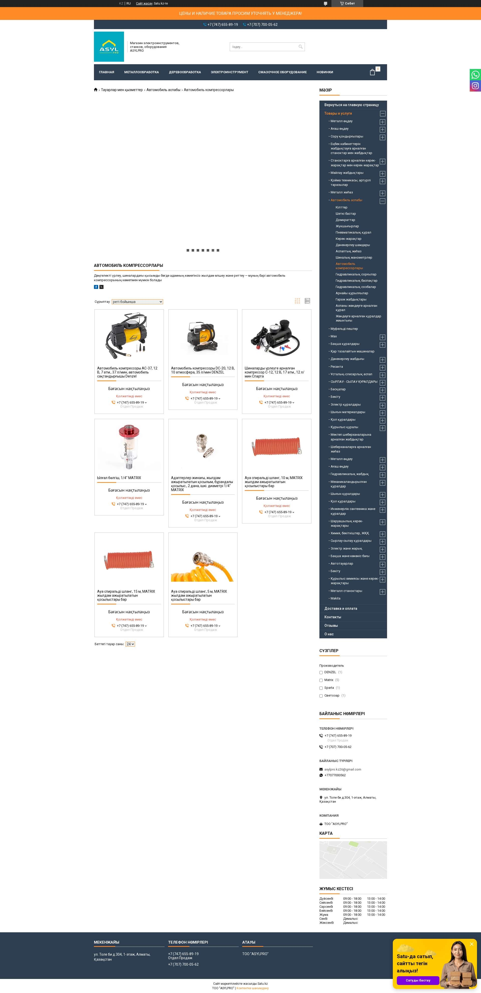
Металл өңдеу (341, 121)
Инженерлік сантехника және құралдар (353, 511)
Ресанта (337, 366)
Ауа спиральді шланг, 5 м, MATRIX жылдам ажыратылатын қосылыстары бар (199, 595)
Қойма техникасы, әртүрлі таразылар (351, 182)
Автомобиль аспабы (163, 90)
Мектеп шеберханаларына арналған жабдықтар (351, 437)
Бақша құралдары (345, 344)
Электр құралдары (346, 404)
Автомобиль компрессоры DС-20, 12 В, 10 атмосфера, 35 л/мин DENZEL (203, 370)
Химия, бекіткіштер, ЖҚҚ (350, 533)
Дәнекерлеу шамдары (353, 245)
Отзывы (331, 626)
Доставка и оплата (340, 608)
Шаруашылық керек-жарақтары (347, 523)
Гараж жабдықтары (351, 299)
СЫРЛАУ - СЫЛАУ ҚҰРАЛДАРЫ (354, 382)
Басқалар (338, 389)
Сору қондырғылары (347, 136)
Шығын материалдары (348, 412)
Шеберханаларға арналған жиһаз (351, 449)
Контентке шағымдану (252, 988)
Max (334, 336)
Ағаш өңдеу (339, 128)
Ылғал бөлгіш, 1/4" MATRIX (119, 478)
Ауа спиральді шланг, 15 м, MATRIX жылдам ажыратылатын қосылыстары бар (126, 595)
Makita (335, 598)
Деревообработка (185, 72)
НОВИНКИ (325, 72)
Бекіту (335, 397)
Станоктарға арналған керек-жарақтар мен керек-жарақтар (355, 163)
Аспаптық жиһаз (349, 251)
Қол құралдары (343, 419)
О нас (329, 634)
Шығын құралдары (345, 494)
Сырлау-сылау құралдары (351, 541)
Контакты (332, 617)
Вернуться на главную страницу (351, 105)
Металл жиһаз (342, 192)
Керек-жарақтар (349, 239)
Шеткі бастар (346, 213)
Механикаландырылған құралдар (349, 484)
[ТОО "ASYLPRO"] (109, 47)
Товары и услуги (338, 113)
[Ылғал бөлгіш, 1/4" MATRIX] (129, 447)
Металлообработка (141, 72)
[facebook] (96, 288)
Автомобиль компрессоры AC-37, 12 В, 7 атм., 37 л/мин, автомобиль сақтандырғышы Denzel (127, 372)
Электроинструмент (229, 72)
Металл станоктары (346, 591)
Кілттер (341, 207)
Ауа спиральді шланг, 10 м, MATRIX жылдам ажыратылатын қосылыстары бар (274, 482)
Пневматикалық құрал (353, 232)
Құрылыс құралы (344, 427)
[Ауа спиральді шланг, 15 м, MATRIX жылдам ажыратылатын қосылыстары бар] (129, 560)
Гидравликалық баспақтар (357, 280)
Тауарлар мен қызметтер (122, 90)
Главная (106, 72)
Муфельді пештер (344, 329)
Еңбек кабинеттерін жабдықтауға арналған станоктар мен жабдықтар (351, 148)
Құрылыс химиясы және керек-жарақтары (355, 581)
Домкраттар (345, 220)
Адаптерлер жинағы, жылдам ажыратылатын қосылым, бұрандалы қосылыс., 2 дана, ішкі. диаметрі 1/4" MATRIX (202, 484)
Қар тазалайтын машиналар (353, 351)
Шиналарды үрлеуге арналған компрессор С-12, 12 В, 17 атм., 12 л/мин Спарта (274, 372)
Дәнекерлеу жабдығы (347, 359)
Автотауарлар (342, 563)
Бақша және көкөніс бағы (350, 556)
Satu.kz (263, 983)
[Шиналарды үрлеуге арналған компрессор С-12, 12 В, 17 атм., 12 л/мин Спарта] (277, 337)
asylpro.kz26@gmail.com (342, 769)
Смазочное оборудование (282, 72)
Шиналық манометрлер (354, 257)
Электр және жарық (346, 548)
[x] (101, 288)
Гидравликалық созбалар (356, 287)
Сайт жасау (144, 3)
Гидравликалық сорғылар (356, 274)
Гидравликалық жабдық (350, 474)
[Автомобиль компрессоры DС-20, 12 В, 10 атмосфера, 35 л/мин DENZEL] (203, 337)
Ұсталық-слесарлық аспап (351, 374)
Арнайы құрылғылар (352, 293)
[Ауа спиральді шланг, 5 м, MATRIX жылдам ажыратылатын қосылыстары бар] (203, 560)
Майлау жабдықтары (347, 173)
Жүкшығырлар (347, 226)
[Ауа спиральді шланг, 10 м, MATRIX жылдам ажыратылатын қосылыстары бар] (277, 447)
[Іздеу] (300, 46)
